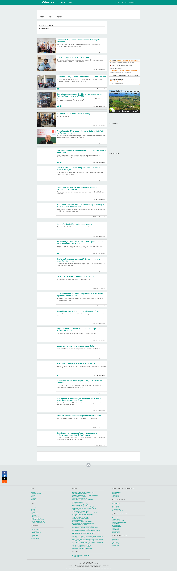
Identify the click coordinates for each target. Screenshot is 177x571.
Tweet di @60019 (114, 153)
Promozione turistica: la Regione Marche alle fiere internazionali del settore (77, 188)
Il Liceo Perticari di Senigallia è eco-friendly (74, 224)
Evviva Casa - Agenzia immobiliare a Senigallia (83, 507)
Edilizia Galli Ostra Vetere (78, 520)
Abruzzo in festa (116, 519)
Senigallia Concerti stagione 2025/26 (81, 546)
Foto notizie (34, 531)
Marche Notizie (116, 503)
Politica (33, 495)
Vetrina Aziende (35, 516)
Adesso (42, 17)
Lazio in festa (115, 523)
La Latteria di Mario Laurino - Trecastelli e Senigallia (84, 512)
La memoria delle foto (36, 534)
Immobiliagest (115, 545)
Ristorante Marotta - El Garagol (79, 524)
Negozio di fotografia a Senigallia (80, 517)
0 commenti (102, 216)
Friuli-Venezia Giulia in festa (119, 522)
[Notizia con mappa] (57, 375)
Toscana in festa (116, 529)
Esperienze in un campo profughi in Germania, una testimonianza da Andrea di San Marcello (77, 434)
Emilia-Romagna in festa (118, 520)
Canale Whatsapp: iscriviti (37, 519)
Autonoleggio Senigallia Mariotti (79, 498)
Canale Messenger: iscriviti (38, 522)
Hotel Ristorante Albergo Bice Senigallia (81, 545)
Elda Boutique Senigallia (77, 535)
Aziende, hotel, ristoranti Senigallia (80, 511)
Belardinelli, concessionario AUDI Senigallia (82, 514)
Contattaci (33, 515)
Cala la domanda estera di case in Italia (73, 57)
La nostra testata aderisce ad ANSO (81, 555)
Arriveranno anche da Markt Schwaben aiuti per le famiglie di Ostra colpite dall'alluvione (80, 206)
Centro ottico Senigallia (77, 502)
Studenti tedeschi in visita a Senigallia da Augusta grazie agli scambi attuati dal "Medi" (80, 295)
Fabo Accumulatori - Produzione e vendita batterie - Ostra (86, 532)
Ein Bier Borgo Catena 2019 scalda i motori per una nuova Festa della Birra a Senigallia (80, 242)
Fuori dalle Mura (35, 501)
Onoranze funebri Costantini (79, 496)
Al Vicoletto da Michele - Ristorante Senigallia (83, 526)
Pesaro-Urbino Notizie (117, 511)
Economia (33, 499)
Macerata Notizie (116, 509)
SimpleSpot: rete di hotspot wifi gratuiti (81, 504)
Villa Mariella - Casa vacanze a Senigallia (82, 548)
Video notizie (34, 537)
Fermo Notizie (115, 508)
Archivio (33, 509)
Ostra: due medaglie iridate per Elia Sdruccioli (75, 276)
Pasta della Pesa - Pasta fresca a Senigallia (82, 538)
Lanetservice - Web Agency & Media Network (83, 492)
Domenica (59, 17)
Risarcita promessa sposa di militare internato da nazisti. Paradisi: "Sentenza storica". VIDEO (79, 95)
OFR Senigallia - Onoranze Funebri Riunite (82, 533)
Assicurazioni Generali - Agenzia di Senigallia (83, 499)
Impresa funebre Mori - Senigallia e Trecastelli (83, 523)
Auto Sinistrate (115, 539)
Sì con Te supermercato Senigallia (80, 518)
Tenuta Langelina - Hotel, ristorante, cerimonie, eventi (85, 527)
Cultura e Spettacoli (36, 493)
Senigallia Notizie (114, 123)
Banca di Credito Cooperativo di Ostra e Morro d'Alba (85, 495)
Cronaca (33, 492)
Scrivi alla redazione (36, 518)
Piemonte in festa (116, 526)
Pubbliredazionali (35, 513)
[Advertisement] (124, 34)
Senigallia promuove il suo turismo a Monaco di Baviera (79, 311)
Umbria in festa (116, 531)
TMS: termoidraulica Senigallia (79, 493)
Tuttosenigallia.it (116, 496)
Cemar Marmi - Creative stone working (81, 515)
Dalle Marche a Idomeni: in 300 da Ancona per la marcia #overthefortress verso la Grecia (79, 399)
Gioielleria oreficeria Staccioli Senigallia (81, 529)
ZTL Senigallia (75, 556)
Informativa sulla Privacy (106, 568)
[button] (117, 2)
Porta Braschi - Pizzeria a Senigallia (80, 543)
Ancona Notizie (116, 505)
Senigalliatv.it (115, 493)
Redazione (33, 511)
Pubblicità (98, 568)
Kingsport (114, 541)
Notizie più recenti (35, 508)
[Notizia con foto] (58, 89)
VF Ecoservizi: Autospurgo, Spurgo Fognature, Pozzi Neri (86, 530)
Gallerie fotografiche (36, 532)
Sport (32, 496)
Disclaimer (92, 568)
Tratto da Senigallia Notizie (99, 52)
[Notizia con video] (60, 106)
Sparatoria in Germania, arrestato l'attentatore (76, 363)
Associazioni (34, 498)
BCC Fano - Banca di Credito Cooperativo (82, 509)
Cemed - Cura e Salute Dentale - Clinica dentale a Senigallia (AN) (88, 542)
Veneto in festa (116, 532)
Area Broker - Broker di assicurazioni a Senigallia (84, 508)
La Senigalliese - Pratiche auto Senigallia (82, 521)
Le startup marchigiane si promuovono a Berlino (76, 346)
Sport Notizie (115, 542)
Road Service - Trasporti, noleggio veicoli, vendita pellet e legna (87, 536)
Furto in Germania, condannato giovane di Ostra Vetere (79, 416)
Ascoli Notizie (115, 506)
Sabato (50, 17)
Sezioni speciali (35, 538)
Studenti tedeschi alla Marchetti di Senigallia (75, 114)
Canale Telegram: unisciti (37, 521)
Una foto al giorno (35, 529)
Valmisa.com (115, 495)
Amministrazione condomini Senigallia (81, 501)
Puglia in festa (115, 528)
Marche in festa (116, 517)
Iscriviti (33, 512)
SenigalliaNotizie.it (116, 492)
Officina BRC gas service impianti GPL (81, 505)
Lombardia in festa (116, 525)
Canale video (34, 535)
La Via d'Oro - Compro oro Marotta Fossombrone (84, 540)
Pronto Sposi (115, 543)
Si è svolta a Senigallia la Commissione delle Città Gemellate (81, 77)
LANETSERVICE (76, 568)
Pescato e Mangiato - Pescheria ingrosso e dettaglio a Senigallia (87, 539)
